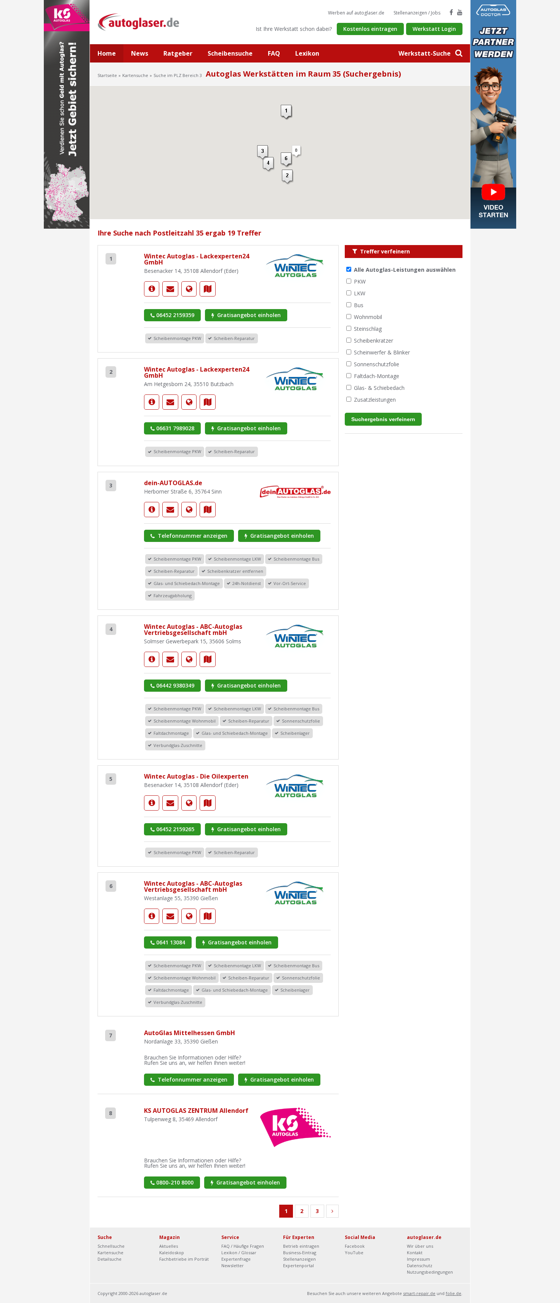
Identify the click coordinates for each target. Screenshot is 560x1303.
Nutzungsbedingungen (430, 1272)
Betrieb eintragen (301, 1246)
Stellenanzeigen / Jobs (417, 13)
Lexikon (307, 53)
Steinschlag (368, 328)
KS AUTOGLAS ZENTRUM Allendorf (196, 1110)
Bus (358, 305)
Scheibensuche (230, 53)
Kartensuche (135, 75)
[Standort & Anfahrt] (208, 289)
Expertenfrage (236, 1259)
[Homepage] (189, 289)
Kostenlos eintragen (370, 28)
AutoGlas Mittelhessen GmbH (189, 1033)
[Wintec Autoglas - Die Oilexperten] (151, 803)
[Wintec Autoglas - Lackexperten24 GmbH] (151, 289)
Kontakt (414, 1252)
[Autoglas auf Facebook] (451, 12)
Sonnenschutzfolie (376, 364)
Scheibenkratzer (373, 340)
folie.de (453, 1293)
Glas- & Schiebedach (379, 387)
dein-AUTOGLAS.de (173, 483)
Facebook (355, 1246)
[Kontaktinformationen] (170, 289)
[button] (287, 112)
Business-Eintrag (299, 1252)
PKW (360, 281)
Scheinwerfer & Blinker (382, 352)
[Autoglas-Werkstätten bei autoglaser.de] (144, 21)
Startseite (107, 75)
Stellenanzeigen (299, 1259)
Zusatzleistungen (375, 399)
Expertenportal (298, 1265)
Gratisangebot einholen (248, 315)
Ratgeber (177, 53)
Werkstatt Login (434, 28)
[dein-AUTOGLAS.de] (151, 509)
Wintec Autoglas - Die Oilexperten (196, 776)
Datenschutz (419, 1265)
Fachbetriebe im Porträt (184, 1259)
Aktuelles (168, 1246)
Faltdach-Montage (376, 376)
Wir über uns (420, 1246)
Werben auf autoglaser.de (356, 13)
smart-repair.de (419, 1293)
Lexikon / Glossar (238, 1252)
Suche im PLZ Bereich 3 (178, 75)
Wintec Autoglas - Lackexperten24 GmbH (196, 259)
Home (107, 53)
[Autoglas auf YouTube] (459, 12)
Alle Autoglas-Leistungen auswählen (405, 269)
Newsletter (232, 1265)
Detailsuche (110, 1259)
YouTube (354, 1252)
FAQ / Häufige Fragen (242, 1246)
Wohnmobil (368, 317)
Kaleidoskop (171, 1252)
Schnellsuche (111, 1246)
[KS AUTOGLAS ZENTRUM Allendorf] (295, 1126)
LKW (359, 293)
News (139, 53)
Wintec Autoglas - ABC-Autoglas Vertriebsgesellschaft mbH (193, 629)
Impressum (418, 1259)
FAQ (274, 53)
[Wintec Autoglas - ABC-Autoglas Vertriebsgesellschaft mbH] (151, 659)
